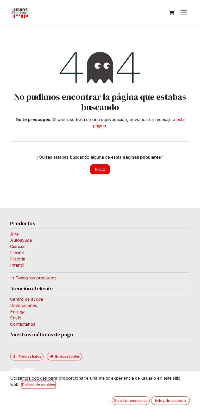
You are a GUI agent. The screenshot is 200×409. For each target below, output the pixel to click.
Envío (15, 317)
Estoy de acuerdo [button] (170, 400)
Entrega (18, 311)
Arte (14, 233)
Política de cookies (38, 385)
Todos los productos (35, 277)
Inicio (100, 169)
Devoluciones (23, 305)
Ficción (17, 252)
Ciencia (17, 246)
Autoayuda (21, 240)
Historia (17, 258)
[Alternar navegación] (184, 12)
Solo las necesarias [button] (130, 400)
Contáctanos (22, 323)
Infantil (17, 264)
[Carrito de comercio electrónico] (171, 12)
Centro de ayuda (26, 298)
